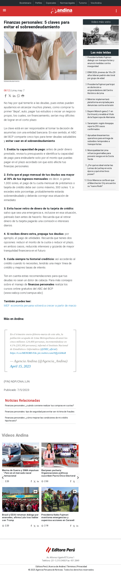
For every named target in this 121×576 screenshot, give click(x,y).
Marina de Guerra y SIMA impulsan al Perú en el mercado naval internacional (20, 473)
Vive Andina (96, 3)
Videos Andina (15, 435)
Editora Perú (41, 566)
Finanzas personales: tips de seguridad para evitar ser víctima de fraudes (39, 411)
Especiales (51, 3)
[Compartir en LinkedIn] (38, 481)
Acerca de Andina (57, 566)
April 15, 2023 (20, 366)
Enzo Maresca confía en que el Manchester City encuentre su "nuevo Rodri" (102, 183)
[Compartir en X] (35, 481)
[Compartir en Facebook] (31, 481)
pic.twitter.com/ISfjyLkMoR (52, 353)
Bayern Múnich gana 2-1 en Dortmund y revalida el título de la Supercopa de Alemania (101, 114)
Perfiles (38, 3)
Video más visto (101, 21)
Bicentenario (25, 3)
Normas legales (67, 3)
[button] (2, 478)
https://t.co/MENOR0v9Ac (23, 353)
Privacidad (82, 566)
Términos (71, 566)
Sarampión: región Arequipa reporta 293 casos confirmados (100, 126)
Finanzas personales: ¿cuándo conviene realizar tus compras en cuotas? (39, 405)
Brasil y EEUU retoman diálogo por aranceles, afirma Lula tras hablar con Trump (20, 517)
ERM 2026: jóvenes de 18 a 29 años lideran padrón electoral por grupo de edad (101, 75)
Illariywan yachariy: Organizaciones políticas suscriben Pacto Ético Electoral (58, 473)
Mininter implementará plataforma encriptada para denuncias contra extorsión (101, 102)
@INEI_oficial (48, 349)
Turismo (83, 3)
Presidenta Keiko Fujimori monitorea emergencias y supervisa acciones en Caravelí (57, 517)
